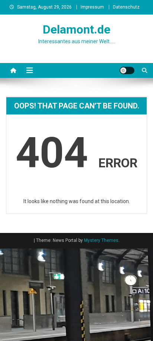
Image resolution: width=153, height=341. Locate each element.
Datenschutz (126, 7)
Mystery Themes (101, 240)
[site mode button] (127, 70)
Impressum (92, 7)
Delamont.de (76, 29)
